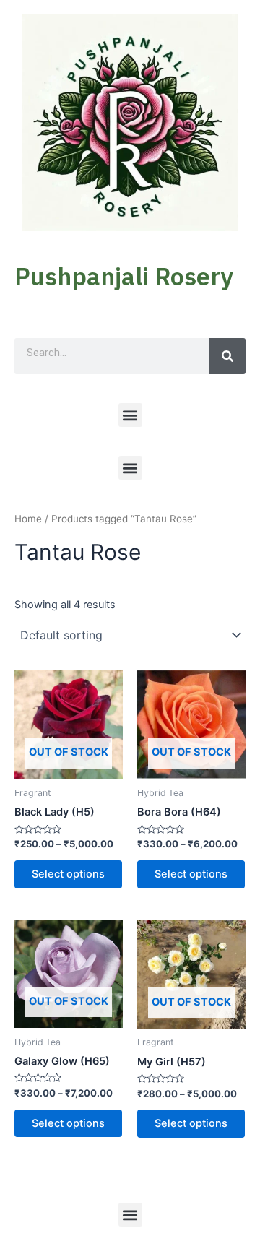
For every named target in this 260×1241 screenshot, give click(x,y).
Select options (68, 874)
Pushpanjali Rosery (123, 276)
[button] (130, 415)
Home (28, 518)
